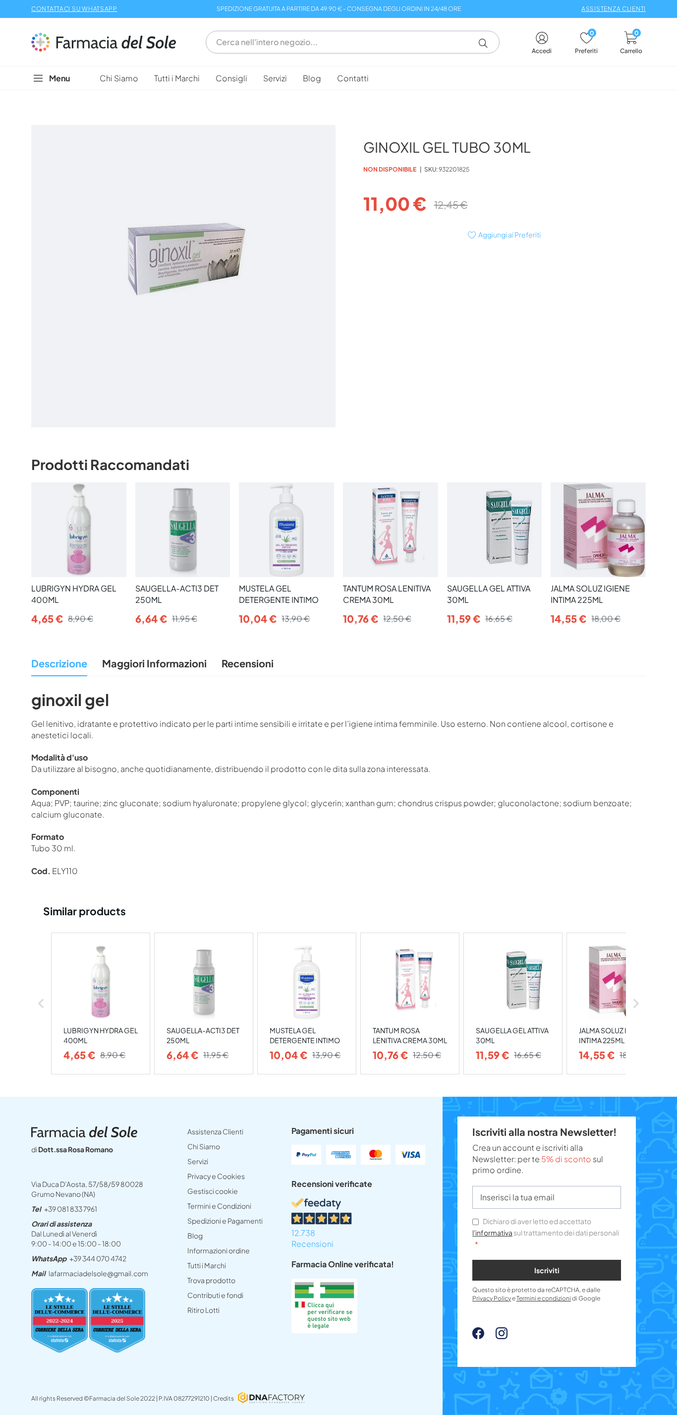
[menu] (338, 78)
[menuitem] (119, 78)
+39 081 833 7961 (70, 1208)
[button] (487, 43)
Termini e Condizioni (219, 1205)
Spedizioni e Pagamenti (225, 1220)
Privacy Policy (491, 1298)
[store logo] (108, 42)
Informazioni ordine (218, 1250)
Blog (195, 1235)
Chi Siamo (203, 1146)
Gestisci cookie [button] (212, 1190)
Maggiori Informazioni (154, 663)
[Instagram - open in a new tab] (497, 1336)
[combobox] (353, 42)
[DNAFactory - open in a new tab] (271, 1398)
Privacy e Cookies (216, 1176)
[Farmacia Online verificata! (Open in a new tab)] (324, 1330)
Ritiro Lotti (203, 1309)
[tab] (59, 666)
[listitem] (100, 1004)
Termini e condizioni (543, 1298)
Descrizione (59, 663)
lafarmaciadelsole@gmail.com (98, 1273)
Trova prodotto (211, 1280)
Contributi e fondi (215, 1295)
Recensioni (248, 663)
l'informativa (492, 1232)
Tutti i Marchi (206, 1265)
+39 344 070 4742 (97, 1258)
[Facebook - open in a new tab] (478, 1336)
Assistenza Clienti (215, 1131)
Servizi (197, 1161)
